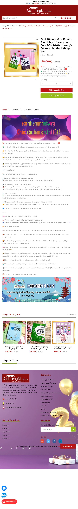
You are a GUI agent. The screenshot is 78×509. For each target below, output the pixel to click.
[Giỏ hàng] (61, 18)
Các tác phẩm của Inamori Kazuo (51, 415)
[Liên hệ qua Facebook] (4, 488)
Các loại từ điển (46, 389)
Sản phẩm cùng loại (11, 314)
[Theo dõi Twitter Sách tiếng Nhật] (48, 441)
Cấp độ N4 (5, 435)
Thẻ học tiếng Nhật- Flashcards (51, 393)
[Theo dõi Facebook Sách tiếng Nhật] (54, 441)
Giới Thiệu (44, 406)
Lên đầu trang (67, 446)
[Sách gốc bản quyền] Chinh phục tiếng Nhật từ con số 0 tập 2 (14, 348)
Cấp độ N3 (5, 432)
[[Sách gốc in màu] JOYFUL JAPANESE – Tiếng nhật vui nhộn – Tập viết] (63, 332)
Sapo (59, 446)
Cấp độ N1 (5, 425)
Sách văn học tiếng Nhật (48, 412)
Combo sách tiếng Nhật (48, 383)
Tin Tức (43, 409)
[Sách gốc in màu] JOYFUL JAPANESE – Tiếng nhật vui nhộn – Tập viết (63, 348)
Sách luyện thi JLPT (47, 380)
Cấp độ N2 (5, 428)
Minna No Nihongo (47, 386)
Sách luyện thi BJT (47, 399)
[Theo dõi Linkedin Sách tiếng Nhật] (60, 441)
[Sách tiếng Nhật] (15, 378)
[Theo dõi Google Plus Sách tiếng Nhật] (42, 441)
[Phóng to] (36, 79)
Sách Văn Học (45, 402)
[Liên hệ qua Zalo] (4, 495)
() (68, 18)
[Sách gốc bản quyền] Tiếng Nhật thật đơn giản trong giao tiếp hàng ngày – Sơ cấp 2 (39, 348)
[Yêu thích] (37, 39)
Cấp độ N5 (5, 438)
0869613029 (9, 403)
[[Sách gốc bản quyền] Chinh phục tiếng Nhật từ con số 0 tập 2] (14, 332)
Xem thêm (71, 314)
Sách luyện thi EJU (47, 396)
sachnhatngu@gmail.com (13, 407)
